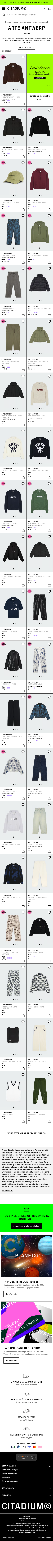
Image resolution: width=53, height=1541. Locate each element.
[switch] (33, 1457)
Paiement (6, 1477)
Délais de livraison (9, 1473)
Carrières (26, 1516)
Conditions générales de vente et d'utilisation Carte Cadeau (27, 1528)
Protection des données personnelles (27, 1523)
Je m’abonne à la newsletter (26, 1226)
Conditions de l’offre (27, 1532)
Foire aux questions (10, 1481)
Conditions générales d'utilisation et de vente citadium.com (27, 1525)
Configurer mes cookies (27, 1519)
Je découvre (11, 1360)
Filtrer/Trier (25, 48)
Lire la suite (7, 1190)
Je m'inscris (11, 1294)
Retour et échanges (10, 1470)
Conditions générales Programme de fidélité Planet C (28, 1530)
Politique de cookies (27, 1521)
